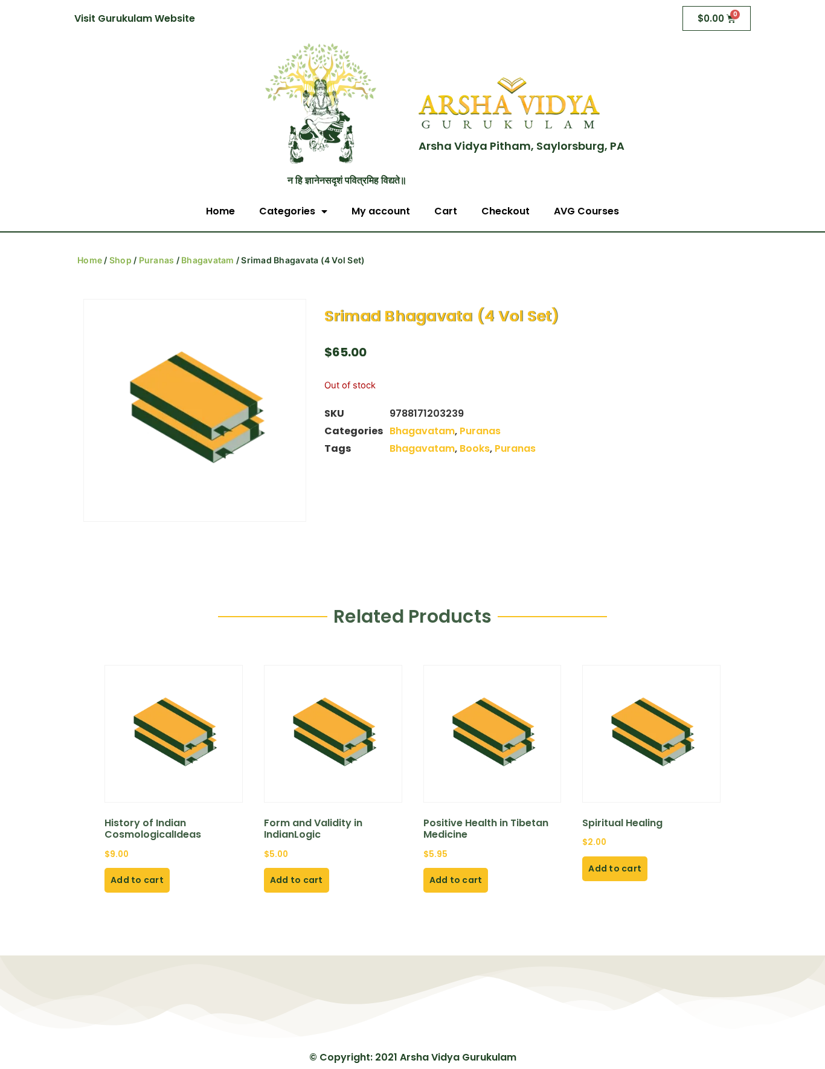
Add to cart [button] (137, 880)
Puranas (157, 260)
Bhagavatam (207, 260)
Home (220, 211)
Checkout (505, 211)
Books (475, 448)
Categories (287, 211)
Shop (120, 260)
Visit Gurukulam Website (134, 18)
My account (381, 211)
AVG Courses (586, 211)
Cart (445, 211)
